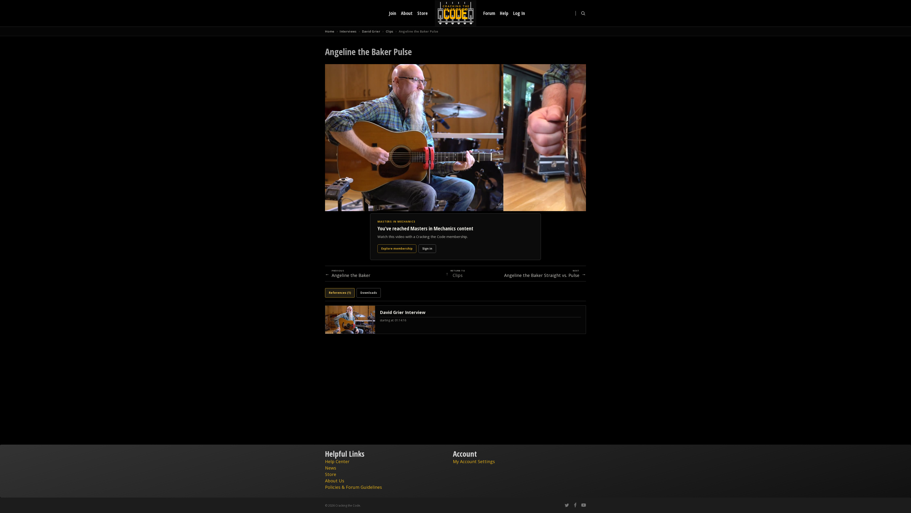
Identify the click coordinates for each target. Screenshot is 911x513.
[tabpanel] (455, 319)
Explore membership (397, 249)
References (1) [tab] (340, 293)
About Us (334, 481)
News (330, 468)
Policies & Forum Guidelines (353, 487)
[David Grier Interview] (455, 320)
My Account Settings (474, 461)
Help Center (337, 461)
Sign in (427, 249)
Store (330, 474)
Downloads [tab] (368, 293)
